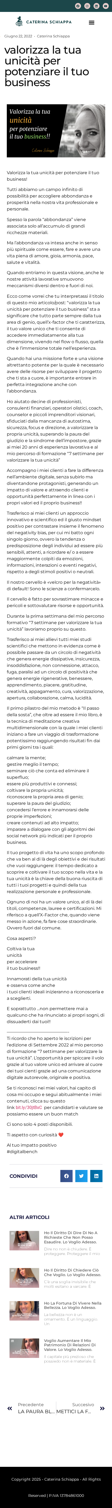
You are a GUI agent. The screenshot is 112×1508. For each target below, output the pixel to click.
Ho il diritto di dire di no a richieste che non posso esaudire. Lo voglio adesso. (70, 1237)
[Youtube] (106, 6)
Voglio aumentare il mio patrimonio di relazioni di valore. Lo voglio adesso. (70, 1345)
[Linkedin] (96, 6)
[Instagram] (87, 6)
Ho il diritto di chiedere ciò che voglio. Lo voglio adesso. (72, 1272)
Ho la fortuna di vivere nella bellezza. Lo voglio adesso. (72, 1305)
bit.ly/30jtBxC (29, 1107)
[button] (91, 22)
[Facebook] (78, 6)
